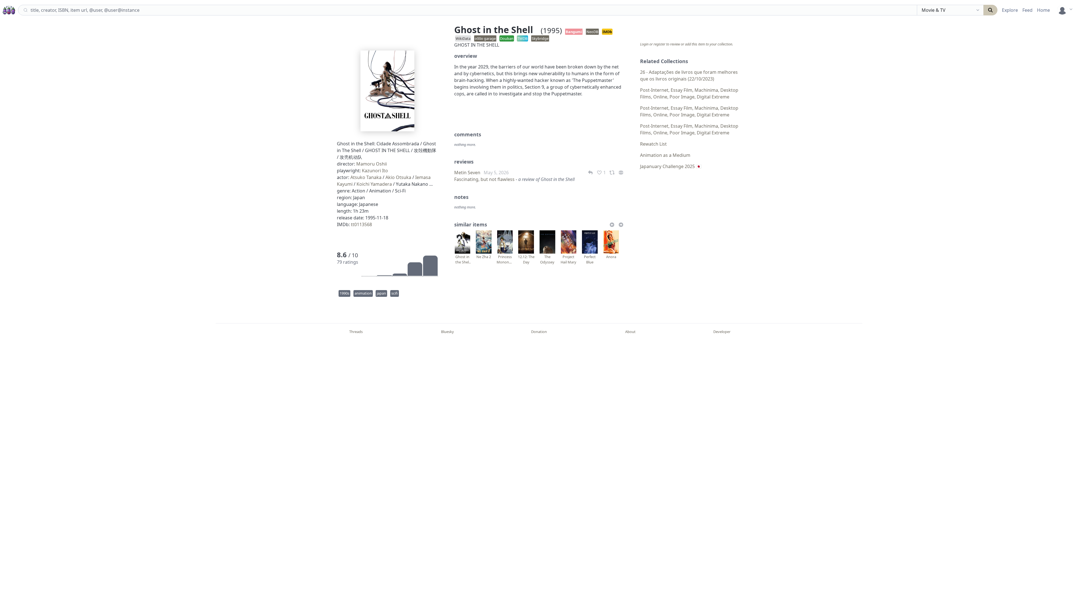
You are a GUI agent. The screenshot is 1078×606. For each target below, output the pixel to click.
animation (363, 293)
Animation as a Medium (665, 155)
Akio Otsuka (398, 177)
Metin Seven (467, 172)
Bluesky (447, 331)
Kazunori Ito (375, 170)
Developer (721, 331)
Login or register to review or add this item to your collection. (686, 44)
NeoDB (592, 31)
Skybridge (540, 38)
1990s (344, 293)
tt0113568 (361, 224)
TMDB (522, 38)
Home (1043, 10)
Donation (539, 331)
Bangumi (574, 31)
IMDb (607, 31)
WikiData (463, 38)
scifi (394, 293)
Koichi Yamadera (374, 184)
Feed (1027, 10)
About (630, 331)
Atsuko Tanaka (366, 177)
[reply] (591, 172)
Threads (356, 331)
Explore (1010, 10)
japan (381, 293)
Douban (506, 38)
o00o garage (485, 38)
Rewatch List (653, 144)
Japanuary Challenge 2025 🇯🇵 (671, 166)
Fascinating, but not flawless (484, 179)
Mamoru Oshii (371, 164)
